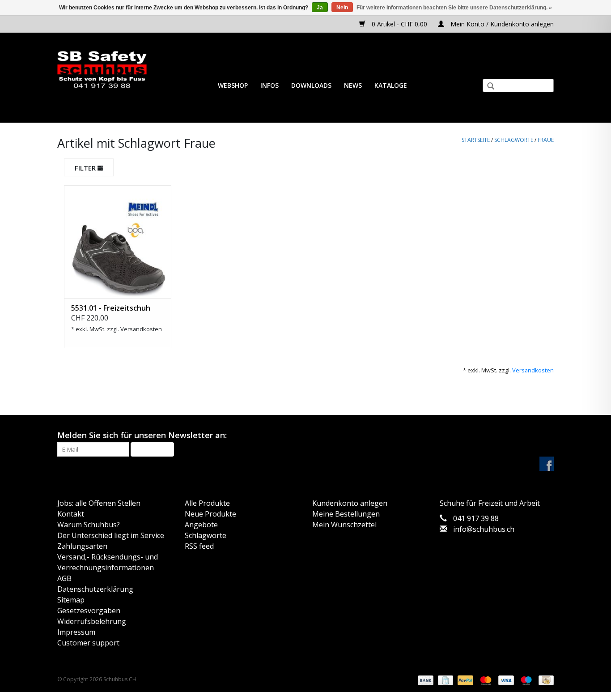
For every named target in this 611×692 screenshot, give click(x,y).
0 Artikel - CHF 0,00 (399, 24)
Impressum (76, 632)
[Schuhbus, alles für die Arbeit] (102, 70)
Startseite (476, 140)
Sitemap (71, 600)
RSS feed (199, 546)
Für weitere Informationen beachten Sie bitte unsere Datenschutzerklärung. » (454, 7)
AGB (64, 578)
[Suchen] (487, 87)
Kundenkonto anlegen (349, 503)
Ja (320, 7)
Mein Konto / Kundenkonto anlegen (501, 24)
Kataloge (390, 85)
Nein (342, 7)
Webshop (233, 85)
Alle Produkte (207, 503)
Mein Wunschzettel (344, 525)
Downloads (311, 85)
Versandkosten (141, 329)
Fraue (546, 140)
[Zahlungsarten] (425, 680)
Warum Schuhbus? (88, 525)
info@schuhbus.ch (483, 529)
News (353, 85)
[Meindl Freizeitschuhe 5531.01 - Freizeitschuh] (117, 241)
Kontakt (70, 514)
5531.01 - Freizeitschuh (110, 307)
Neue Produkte (210, 514)
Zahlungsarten (82, 546)
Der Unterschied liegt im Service (110, 535)
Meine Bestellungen (346, 514)
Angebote (201, 525)
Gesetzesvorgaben (88, 610)
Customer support (88, 643)
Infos (269, 85)
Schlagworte (513, 140)
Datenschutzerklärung (95, 589)
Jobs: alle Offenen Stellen (98, 503)
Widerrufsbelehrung (91, 621)
